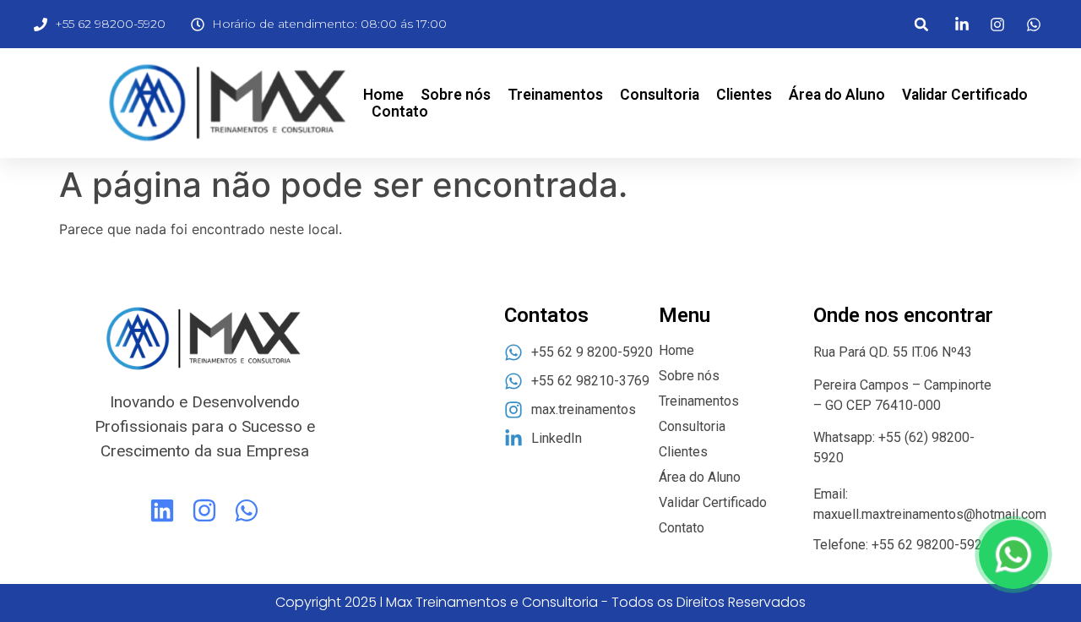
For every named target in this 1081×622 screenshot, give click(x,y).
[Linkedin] (162, 510)
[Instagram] (204, 510)
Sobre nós (456, 94)
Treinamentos (555, 94)
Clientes (744, 94)
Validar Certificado (965, 94)
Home (383, 94)
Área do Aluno (837, 94)
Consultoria (659, 94)
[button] (922, 24)
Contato (400, 111)
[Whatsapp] (246, 510)
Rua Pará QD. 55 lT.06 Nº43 (894, 352)
